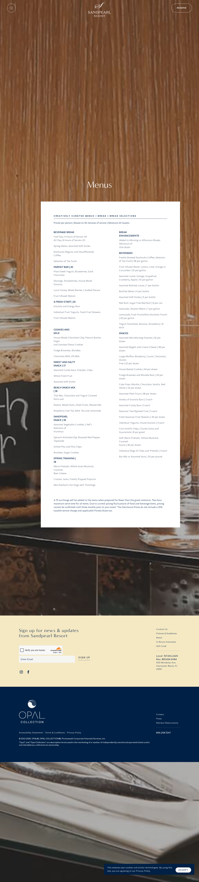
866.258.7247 (163, 732)
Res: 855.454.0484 (166, 659)
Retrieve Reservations (167, 722)
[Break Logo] (99, 8)
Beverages (29, 254)
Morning (29, 223)
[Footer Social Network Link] (21, 672)
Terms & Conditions (55, 732)
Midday (29, 231)
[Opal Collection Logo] (86, 711)
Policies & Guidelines (166, 633)
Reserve (181, 8)
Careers (160, 714)
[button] (11, 8)
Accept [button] (183, 870)
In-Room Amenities (166, 641)
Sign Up (84, 657)
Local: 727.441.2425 (167, 656)
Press (159, 718)
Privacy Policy (74, 732)
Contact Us (162, 629)
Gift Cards (161, 646)
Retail (159, 637)
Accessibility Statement (31, 732)
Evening (29, 246)
